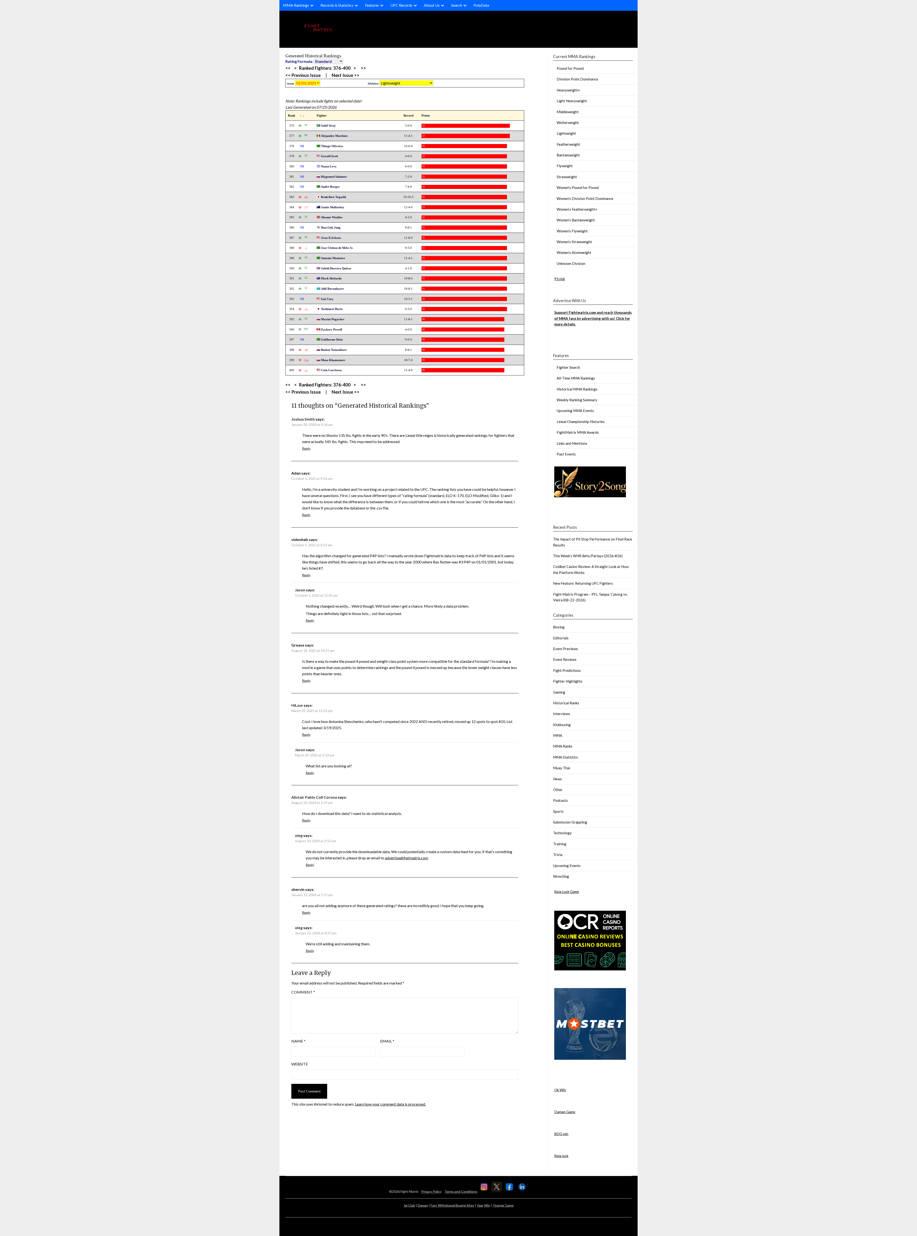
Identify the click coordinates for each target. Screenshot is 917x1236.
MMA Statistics (565, 757)
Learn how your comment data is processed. (390, 1104)
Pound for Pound (570, 68)
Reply (306, 448)
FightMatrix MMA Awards (578, 432)
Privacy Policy (431, 1191)
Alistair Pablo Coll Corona (314, 797)
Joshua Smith (303, 419)
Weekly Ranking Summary (577, 400)
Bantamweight (568, 155)
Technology (562, 833)
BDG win (561, 1134)
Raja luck (561, 1156)
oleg (299, 835)
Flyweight (565, 166)
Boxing (559, 627)
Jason (300, 590)
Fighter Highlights (567, 681)
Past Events (566, 454)
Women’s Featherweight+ (577, 209)
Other (558, 789)
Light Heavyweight (572, 101)
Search (456, 5)
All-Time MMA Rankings (576, 378)
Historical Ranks (566, 703)
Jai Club (409, 1205)
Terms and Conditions (460, 1191)
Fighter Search (568, 367)
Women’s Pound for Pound (578, 187)
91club (559, 279)
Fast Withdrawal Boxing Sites (452, 1205)
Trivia (557, 854)
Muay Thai (561, 768)
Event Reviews (564, 659)
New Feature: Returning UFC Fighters (583, 583)
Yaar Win (483, 1205)
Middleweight (568, 112)
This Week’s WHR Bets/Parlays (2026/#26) (588, 556)
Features (372, 5)
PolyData (481, 5)
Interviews (561, 714)
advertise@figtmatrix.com (406, 858)
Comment (303, 992)
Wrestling (561, 876)
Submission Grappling (570, 822)
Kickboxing (562, 724)
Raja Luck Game (566, 891)
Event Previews (565, 649)
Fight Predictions (567, 670)
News (557, 779)
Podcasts (560, 800)
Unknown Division (571, 263)
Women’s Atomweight (574, 252)
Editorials (561, 638)
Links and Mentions (572, 443)
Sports (558, 811)
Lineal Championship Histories (581, 421)
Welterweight (568, 122)
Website (299, 1064)
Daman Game (564, 1112)
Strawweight (567, 177)
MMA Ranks (562, 746)
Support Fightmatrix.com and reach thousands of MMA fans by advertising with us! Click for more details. (593, 318)
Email (387, 1041)
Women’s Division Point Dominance (585, 198)
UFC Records (401, 5)
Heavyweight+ (568, 90)
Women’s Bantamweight (576, 220)
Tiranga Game (503, 1205)
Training (559, 844)
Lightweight (566, 133)
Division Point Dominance (577, 79)
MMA (557, 735)
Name (298, 1041)
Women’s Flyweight (572, 231)
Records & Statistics (336, 5)
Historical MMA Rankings (577, 389)
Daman (423, 1205)
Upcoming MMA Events (575, 410)
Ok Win (560, 1090)
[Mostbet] (590, 1058)
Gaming (559, 692)
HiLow (297, 705)
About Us (432, 5)
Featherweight (568, 144)
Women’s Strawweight (574, 242)
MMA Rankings (296, 5)
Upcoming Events (567, 865)
